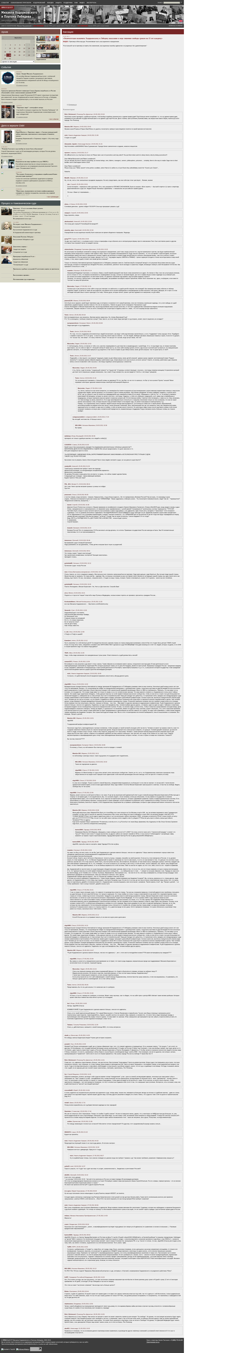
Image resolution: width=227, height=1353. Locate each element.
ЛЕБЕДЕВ (50, 2)
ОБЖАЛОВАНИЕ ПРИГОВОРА (21, 2)
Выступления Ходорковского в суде (25, 230)
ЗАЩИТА (58, 2)
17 (10, 52)
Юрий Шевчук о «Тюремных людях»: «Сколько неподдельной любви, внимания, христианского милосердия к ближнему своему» (36, 134)
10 (10, 48)
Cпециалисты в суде (20, 252)
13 (24, 48)
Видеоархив (40, 42)
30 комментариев (21, 185)
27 (24, 55)
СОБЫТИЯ (5, 2)
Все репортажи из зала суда (22, 218)
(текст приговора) (19, 210)
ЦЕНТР (7, 7)
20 (24, 52)
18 (15, 52)
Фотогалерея (41, 51)
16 (5, 52)
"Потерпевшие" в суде (20, 265)
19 (19, 52)
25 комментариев (21, 85)
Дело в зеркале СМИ (12, 125)
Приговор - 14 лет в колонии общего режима (28, 208)
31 (10, 58)
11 (15, 48)
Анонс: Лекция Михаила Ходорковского (29, 74)
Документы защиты (19, 246)
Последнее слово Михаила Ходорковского (27, 224)
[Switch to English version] (181, 21)
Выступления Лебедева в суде (23, 239)
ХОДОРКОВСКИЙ (39, 2)
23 (5, 55)
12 (19, 48)
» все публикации (52, 197)
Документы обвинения (20, 259)
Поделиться (73, 104)
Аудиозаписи (41, 59)
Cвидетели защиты (19, 249)
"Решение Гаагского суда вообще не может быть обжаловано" (22, 149)
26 (19, 55)
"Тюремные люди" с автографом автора (29, 107)
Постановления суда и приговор (23, 279)
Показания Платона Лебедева (23, 237)
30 (5, 58)
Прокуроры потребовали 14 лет (23, 256)
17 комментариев (21, 117)
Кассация (68, 32)
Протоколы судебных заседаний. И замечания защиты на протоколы (36, 269)
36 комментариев (6, 102)
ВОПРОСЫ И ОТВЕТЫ (175, 25)
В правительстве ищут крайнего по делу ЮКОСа (32, 161)
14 (29, 48)
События (6, 67)
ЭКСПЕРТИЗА (91, 2)
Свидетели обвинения (20, 262)
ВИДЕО (82, 2)
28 (29, 55)
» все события (53, 119)
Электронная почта (152, 1342)
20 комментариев (6, 156)
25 (15, 55)
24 (10, 55)
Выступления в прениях (21, 275)
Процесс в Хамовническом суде (18, 203)
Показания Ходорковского (21, 227)
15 (34, 48)
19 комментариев (21, 143)
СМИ (76, 2)
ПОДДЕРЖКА (67, 2)
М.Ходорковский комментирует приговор (26, 232)
